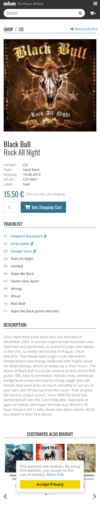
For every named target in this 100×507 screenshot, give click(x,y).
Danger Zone (22, 251)
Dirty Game (20, 243)
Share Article (84, 29)
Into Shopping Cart (47, 207)
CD (21, 29)
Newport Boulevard (27, 236)
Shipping (59, 194)
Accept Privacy (50, 484)
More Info (55, 474)
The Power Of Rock (30, 4)
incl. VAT (39, 194)
